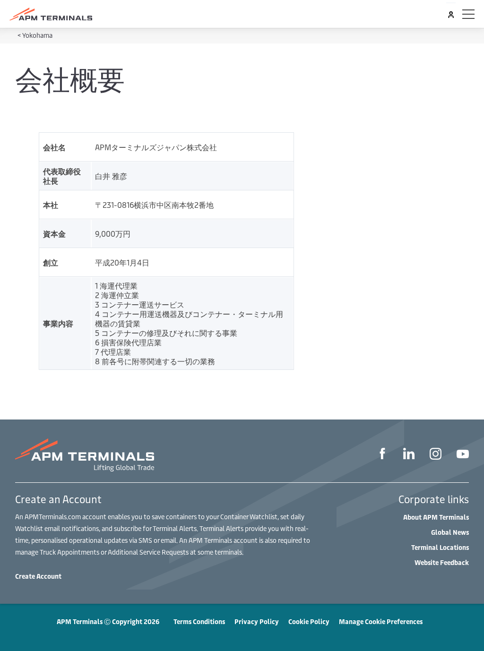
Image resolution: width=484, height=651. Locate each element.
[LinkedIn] (409, 455)
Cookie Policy (308, 621)
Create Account (38, 576)
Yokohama (37, 35)
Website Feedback (442, 562)
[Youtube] (463, 455)
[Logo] (50, 14)
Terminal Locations (440, 547)
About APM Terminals (436, 517)
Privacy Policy (256, 621)
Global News (450, 532)
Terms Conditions (199, 621)
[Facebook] (382, 455)
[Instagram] (435, 455)
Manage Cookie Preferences (381, 621)
